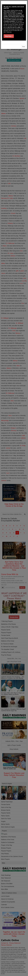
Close (23, 46)
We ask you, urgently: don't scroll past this (14, 7)
